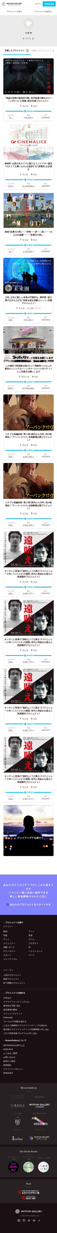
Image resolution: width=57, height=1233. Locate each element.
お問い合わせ (9, 1057)
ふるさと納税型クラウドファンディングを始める (25, 1025)
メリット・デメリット (12, 1013)
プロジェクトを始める (42, 11)
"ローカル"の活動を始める (15, 1021)
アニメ (6, 939)
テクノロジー (9, 951)
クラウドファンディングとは (16, 1001)
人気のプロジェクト (12, 975)
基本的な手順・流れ (11, 1005)
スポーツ (7, 955)
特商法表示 (8, 1072)
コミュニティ (9, 943)
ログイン (38, 3)
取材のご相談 (9, 1061)
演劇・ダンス (8, 947)
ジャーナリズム (10, 958)
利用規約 (7, 1065)
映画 (5, 931)
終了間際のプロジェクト (14, 982)
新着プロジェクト (11, 978)
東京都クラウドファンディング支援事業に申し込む (26, 1029)
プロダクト (33, 943)
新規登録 (50, 4)
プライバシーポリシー (13, 1069)
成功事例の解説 (10, 1009)
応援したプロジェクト (16, 50)
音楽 (30, 935)
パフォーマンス (35, 951)
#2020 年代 (8, 1049)
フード (31, 955)
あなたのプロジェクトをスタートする (30, 904)
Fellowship (7, 1017)
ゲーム (31, 939)
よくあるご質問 (10, 1053)
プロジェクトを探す (14, 11)
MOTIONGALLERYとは (14, 1045)
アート (31, 931)
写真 (5, 935)
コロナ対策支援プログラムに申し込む (20, 1033)
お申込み (7, 997)
